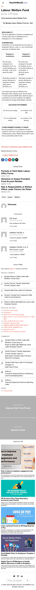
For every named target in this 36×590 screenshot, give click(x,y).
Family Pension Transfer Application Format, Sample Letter (17, 284)
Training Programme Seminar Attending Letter (19, 383)
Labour (10, 197)
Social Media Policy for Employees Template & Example (18, 554)
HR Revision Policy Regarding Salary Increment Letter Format (14, 499)
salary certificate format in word (13, 321)
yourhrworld (7, 312)
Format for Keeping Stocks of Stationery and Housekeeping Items (19, 375)
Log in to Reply (13, 226)
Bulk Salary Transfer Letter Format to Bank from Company (18, 357)
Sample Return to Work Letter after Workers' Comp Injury (17, 341)
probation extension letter (12, 323)
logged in (12, 269)
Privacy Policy (8, 391)
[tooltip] (2, 159)
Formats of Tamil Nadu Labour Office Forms (15, 172)
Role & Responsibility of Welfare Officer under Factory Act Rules (16, 188)
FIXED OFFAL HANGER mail (13, 327)
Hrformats (15, 14)
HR (2, 6)
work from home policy (11, 310)
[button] (27, 580)
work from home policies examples (14, 331)
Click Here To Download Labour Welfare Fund (16, 147)
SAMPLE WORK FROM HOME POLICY (16, 325)
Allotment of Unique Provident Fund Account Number (15, 180)
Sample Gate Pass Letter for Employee (18, 290)
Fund (3, 197)
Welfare (17, 197)
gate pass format (9, 329)
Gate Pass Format (11, 367)
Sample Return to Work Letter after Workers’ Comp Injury (16, 277)
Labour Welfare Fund (11, 155)
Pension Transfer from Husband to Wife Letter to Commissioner (18, 296)
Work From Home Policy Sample (14, 315)
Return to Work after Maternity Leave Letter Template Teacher (19, 303)
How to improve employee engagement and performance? (17, 472)
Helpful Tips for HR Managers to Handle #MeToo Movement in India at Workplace (15, 562)
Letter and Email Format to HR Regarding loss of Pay (17, 527)
